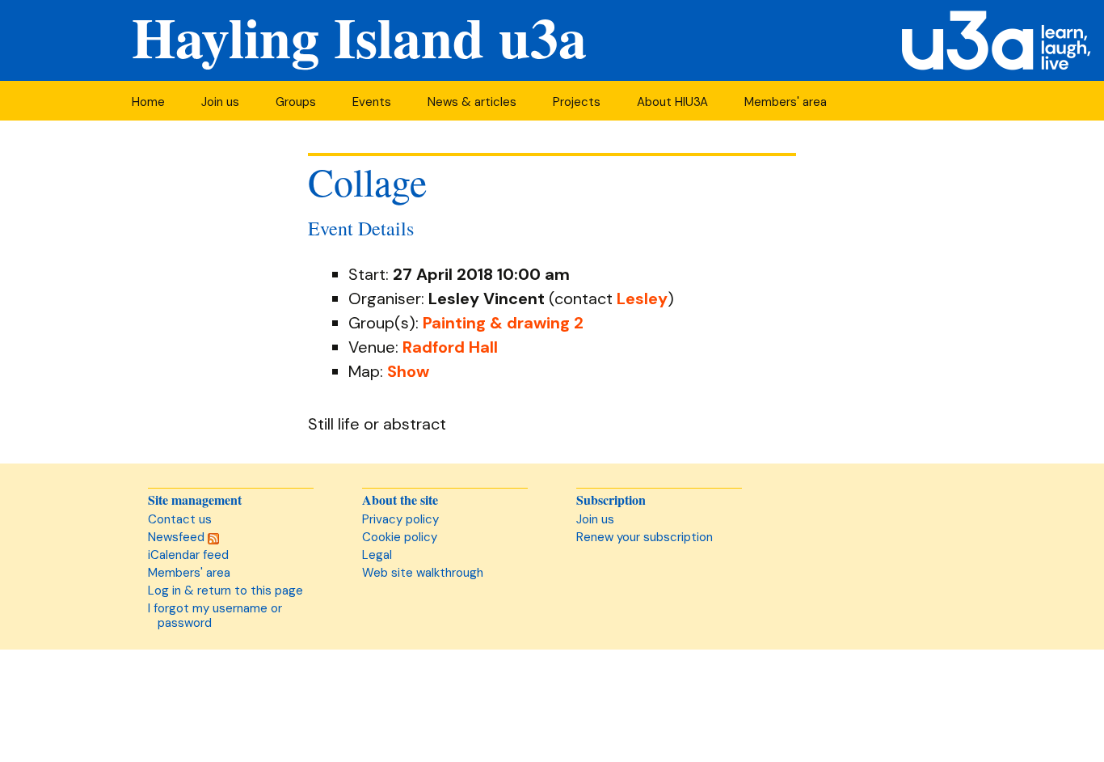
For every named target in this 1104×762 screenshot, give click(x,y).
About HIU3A (672, 102)
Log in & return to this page (225, 590)
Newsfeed (178, 537)
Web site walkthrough (422, 573)
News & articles (472, 102)
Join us (220, 102)
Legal (377, 555)
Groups (296, 102)
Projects (576, 102)
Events (371, 102)
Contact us (180, 519)
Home (148, 102)
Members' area (785, 102)
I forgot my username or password (215, 615)
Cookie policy (399, 537)
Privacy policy (400, 519)
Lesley (642, 298)
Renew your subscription (644, 537)
